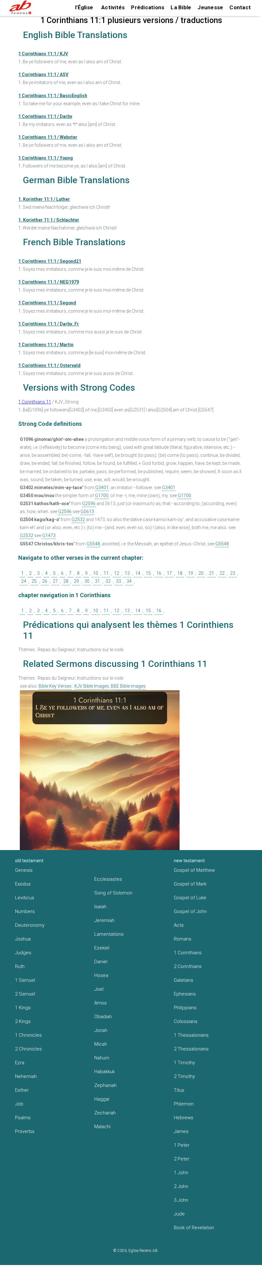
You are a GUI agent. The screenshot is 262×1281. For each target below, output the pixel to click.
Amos (100, 1003)
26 (44, 581)
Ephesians (185, 994)
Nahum (101, 1058)
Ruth (20, 966)
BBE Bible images (128, 686)
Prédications (147, 7)
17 (169, 573)
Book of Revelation (194, 1227)
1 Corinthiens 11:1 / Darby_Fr (48, 323)
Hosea (101, 975)
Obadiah (103, 1016)
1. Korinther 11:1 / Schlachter (48, 220)
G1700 (101, 495)
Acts (179, 925)
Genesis (24, 870)
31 (97, 581)
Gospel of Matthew (194, 870)
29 (76, 581)
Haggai (101, 1099)
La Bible (181, 7)
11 (106, 573)
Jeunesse (210, 7)
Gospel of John (190, 911)
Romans (182, 939)
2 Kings (23, 1021)
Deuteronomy (29, 925)
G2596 (89, 503)
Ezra (19, 1063)
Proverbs (25, 1131)
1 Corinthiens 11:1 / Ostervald (49, 365)
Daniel (100, 962)
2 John (181, 1186)
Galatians (183, 980)
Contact (240, 7)
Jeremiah (104, 920)
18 (179, 573)
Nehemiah (26, 1076)
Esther (22, 1090)
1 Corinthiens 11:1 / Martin (45, 344)
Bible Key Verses (55, 686)
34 (129, 581)
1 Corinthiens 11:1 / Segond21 (49, 261)
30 (86, 581)
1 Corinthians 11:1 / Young (45, 157)
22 (222, 573)
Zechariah (105, 1113)
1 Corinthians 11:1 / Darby (45, 116)
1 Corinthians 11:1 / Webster (47, 137)
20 (201, 573)
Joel (99, 989)
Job (19, 1104)
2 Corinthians (188, 966)
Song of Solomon (113, 893)
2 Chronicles (28, 1049)
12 (116, 573)
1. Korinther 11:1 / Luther (44, 199)
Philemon (184, 1104)
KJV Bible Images (91, 686)
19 (190, 573)
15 (148, 573)
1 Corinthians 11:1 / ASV (43, 74)
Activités (113, 7)
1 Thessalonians (191, 1035)
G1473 (49, 535)
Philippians (185, 1008)
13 (127, 573)
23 (232, 573)
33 (118, 581)
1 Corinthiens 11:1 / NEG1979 (48, 282)
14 (137, 573)
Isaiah (100, 907)
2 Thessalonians (191, 1049)
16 (158, 573)
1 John (181, 1173)
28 (65, 581)
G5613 (87, 511)
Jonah (100, 1030)
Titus (179, 1090)
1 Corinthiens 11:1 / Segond (47, 302)
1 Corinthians (188, 953)
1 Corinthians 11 (34, 401)
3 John (181, 1200)
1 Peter (181, 1145)
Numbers (25, 911)
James (181, 1131)
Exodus (23, 884)
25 (34, 581)
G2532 (78, 519)
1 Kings (23, 1008)
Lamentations (109, 934)
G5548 (93, 543)
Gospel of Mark (190, 884)
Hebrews (183, 1118)
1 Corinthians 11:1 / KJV (43, 53)
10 (95, 573)
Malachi (102, 1126)
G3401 (102, 487)
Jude (179, 1214)
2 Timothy (184, 1076)
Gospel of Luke (190, 898)
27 (55, 581)
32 (108, 581)
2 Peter (181, 1159)
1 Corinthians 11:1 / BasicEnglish (52, 95)
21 (211, 573)
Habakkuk (104, 1071)
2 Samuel (25, 994)
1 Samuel (25, 980)
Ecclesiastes (108, 879)
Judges (23, 953)
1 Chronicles (28, 1035)
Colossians (185, 1021)
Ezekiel (101, 948)
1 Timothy (184, 1063)
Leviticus (24, 898)
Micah (100, 1044)
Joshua (23, 939)
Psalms (23, 1118)
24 (23, 581)
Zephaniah (105, 1085)
